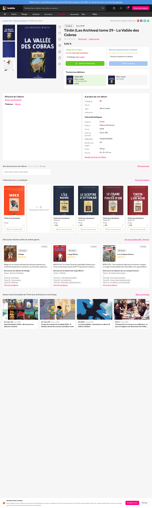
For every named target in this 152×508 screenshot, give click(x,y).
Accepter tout (132, 503)
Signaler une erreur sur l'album (95, 157)
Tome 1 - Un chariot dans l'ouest (114, 273)
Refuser (145, 503)
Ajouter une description (13, 100)
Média (95, 14)
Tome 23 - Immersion (11, 278)
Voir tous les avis (143, 166)
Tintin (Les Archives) (19, 21)
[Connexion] (121, 8)
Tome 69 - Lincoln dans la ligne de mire (116, 280)
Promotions (48, 14)
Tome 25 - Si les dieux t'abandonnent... (67, 282)
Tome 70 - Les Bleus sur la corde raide (116, 282)
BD (5, 14)
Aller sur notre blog (142, 295)
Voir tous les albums (142, 180)
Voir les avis (82, 39)
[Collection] (114, 8)
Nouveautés (74, 14)
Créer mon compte (141, 8)
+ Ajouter (17, 104)
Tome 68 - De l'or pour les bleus (114, 278)
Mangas (24, 14)
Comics (14, 14)
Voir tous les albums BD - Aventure (137, 240)
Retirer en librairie (128, 63)
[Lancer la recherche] (103, 8)
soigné (82, 57)
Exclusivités (61, 14)
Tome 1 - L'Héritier (59, 273)
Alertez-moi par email (87, 63)
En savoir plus (117, 2)
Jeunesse (35, 14)
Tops (83, 14)
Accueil (5, 21)
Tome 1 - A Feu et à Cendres (14, 273)
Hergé (102, 121)
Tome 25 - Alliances (11, 282)
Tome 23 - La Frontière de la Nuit (65, 278)
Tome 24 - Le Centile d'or (62, 280)
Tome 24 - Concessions (12, 280)
